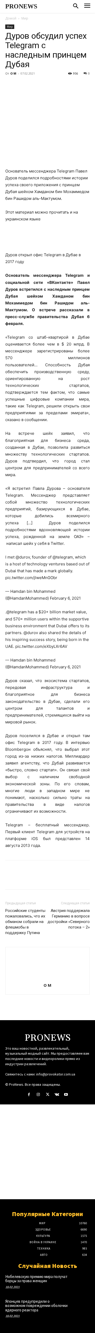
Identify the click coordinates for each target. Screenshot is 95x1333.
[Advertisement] (47, 1151)
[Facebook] (10, 85)
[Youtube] (66, 1094)
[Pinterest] (35, 85)
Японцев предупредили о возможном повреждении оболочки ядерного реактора (36, 1305)
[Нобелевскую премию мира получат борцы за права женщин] (81, 1281)
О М (13, 73)
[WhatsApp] (47, 85)
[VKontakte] (57, 1094)
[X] (22, 85)
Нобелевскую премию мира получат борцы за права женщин (36, 1278)
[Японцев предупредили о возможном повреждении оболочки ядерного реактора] (81, 1306)
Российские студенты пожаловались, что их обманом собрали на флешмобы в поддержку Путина (25, 921)
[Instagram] (38, 1094)
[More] (59, 85)
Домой (10, 18)
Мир (24, 18)
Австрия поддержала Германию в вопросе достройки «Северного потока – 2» (69, 919)
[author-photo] (47, 978)
